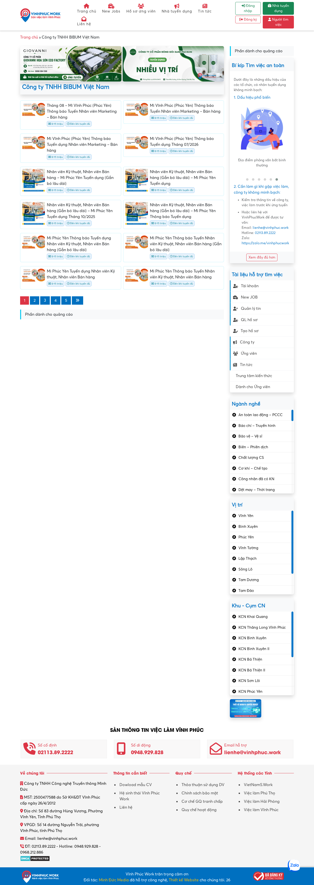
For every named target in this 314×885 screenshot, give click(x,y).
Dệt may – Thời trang (256, 490)
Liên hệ (84, 24)
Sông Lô (245, 569)
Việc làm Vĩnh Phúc (261, 810)
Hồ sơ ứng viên (141, 11)
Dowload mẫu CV (135, 785)
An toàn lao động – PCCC (260, 415)
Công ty (247, 342)
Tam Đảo (246, 591)
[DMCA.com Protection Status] (35, 858)
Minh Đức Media (114, 880)
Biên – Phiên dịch (253, 447)
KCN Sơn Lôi (249, 681)
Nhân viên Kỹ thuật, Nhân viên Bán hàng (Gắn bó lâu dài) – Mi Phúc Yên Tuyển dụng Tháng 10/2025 (80, 211)
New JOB (249, 297)
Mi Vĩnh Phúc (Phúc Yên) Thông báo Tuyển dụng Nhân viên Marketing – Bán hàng (82, 144)
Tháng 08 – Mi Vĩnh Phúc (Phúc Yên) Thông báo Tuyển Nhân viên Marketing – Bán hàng (82, 111)
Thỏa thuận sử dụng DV (203, 785)
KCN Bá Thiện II (251, 670)
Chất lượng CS (251, 458)
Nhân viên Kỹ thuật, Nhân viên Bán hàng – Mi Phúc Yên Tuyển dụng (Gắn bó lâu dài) (80, 178)
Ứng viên (249, 353)
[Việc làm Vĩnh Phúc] (40, 15)
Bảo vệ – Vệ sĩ (250, 436)
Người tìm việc (279, 22)
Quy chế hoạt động (199, 810)
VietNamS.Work (258, 785)
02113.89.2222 (265, 233)
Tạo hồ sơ (250, 331)
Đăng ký (250, 19)
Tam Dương (248, 580)
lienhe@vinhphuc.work (270, 228)
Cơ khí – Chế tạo (252, 468)
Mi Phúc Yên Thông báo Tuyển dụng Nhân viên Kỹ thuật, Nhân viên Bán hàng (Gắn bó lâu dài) (79, 244)
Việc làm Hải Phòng (262, 801)
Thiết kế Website (184, 880)
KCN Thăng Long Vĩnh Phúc (262, 627)
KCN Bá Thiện (250, 659)
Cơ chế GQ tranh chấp (202, 801)
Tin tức (205, 11)
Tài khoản (250, 286)
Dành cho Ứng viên (253, 387)
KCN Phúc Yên (250, 692)
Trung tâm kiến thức (254, 376)
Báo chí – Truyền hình (256, 426)
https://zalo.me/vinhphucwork (265, 243)
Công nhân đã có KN (256, 479)
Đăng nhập (249, 8)
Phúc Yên (246, 537)
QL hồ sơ (249, 320)
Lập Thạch (247, 558)
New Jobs (111, 11)
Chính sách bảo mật (200, 793)
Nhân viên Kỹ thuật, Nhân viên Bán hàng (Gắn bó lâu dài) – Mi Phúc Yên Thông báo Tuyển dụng (183, 211)
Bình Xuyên (248, 527)
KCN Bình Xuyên (252, 638)
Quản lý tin (251, 308)
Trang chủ (86, 11)
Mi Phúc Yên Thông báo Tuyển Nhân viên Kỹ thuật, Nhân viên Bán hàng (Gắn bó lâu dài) (186, 244)
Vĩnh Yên (245, 516)
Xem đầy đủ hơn (262, 257)
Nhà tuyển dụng (177, 11)
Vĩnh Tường (248, 548)
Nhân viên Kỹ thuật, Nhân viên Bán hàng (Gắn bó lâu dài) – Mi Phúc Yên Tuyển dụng (183, 178)
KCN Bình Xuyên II (253, 649)
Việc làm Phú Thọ (259, 793)
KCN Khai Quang (253, 617)
